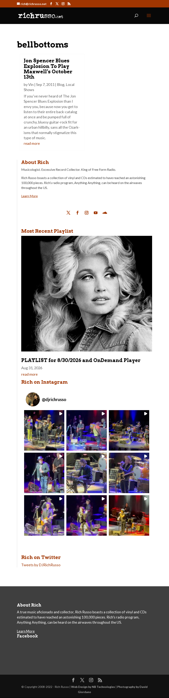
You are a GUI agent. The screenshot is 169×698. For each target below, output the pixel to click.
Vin (31, 84)
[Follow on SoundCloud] (104, 212)
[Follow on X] (68, 212)
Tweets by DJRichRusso (40, 565)
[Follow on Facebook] (77, 212)
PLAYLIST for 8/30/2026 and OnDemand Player (81, 360)
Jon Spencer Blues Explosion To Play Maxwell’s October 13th (48, 69)
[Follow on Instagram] (86, 212)
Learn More (29, 196)
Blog (60, 84)
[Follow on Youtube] (95, 212)
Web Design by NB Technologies (93, 687)
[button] (44, 430)
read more (32, 143)
